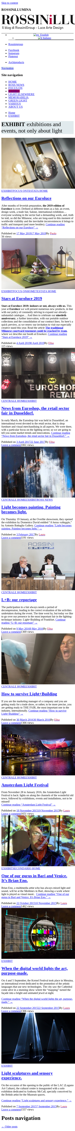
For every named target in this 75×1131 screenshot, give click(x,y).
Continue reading (33, 226)
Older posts (9, 1126)
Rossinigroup (15, 44)
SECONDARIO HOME (26, 868)
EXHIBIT (14, 91)
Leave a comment (11, 445)
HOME (12, 81)
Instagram (13, 53)
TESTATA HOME (37, 190)
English (44, 34)
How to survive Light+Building (29, 694)
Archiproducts (16, 62)
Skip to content (9, 2)
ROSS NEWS (16, 84)
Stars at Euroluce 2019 (21, 298)
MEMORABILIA (18, 97)
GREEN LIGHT (17, 100)
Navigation (7, 68)
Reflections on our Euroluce (26, 198)
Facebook (13, 50)
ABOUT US (15, 106)
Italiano (46, 37)
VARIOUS (14, 103)
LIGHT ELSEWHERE (21, 94)
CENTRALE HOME (13, 400)
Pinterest (13, 56)
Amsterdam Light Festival (24, 785)
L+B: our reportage (19, 599)
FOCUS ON (15, 88)
